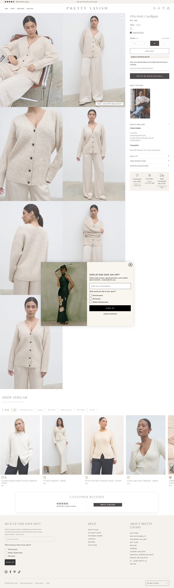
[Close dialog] (130, 265)
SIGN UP (110, 308)
